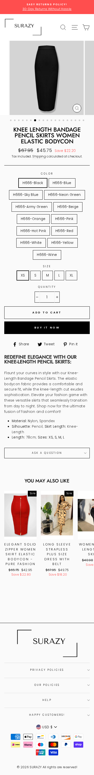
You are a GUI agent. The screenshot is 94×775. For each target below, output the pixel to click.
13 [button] (60, 121)
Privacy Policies (47, 670)
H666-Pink (64, 218)
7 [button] (35, 120)
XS (23, 275)
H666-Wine (47, 254)
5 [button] (27, 121)
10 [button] (48, 121)
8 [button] (40, 121)
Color (47, 174)
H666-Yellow (62, 242)
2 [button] (15, 121)
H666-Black (33, 183)
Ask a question (47, 453)
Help (46, 700)
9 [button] (44, 121)
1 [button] (11, 121)
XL (71, 275)
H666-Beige (67, 206)
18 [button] (80, 121)
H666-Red (64, 231)
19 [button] (84, 121)
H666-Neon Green (64, 194)
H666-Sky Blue (25, 194)
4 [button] (23, 121)
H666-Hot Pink (33, 231)
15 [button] (68, 121)
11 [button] (52, 121)
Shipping (39, 156)
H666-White (31, 242)
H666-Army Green (32, 206)
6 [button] (31, 121)
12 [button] (56, 121)
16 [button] (72, 121)
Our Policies (47, 685)
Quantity (47, 287)
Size (47, 266)
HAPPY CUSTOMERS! (47, 715)
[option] (47, 7)
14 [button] (64, 121)
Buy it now (47, 327)
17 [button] (76, 121)
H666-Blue (62, 183)
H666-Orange (33, 218)
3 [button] (19, 121)
